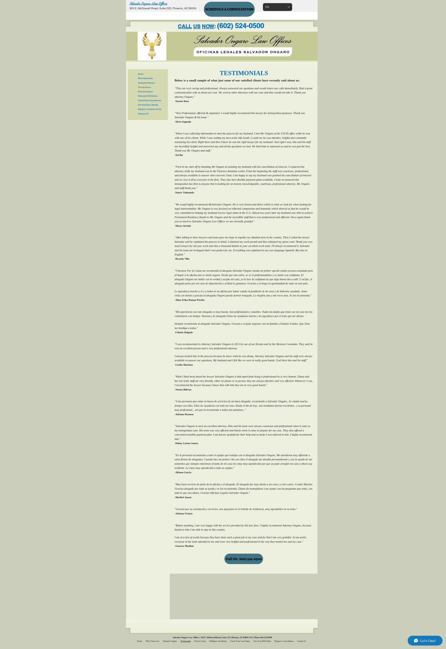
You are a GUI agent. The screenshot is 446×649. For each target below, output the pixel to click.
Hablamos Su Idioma (148, 96)
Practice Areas (145, 91)
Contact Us (143, 113)
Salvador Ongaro (146, 82)
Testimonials (144, 87)
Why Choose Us (145, 78)
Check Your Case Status (149, 100)
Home (140, 74)
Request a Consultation (149, 109)
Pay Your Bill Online (148, 104)
